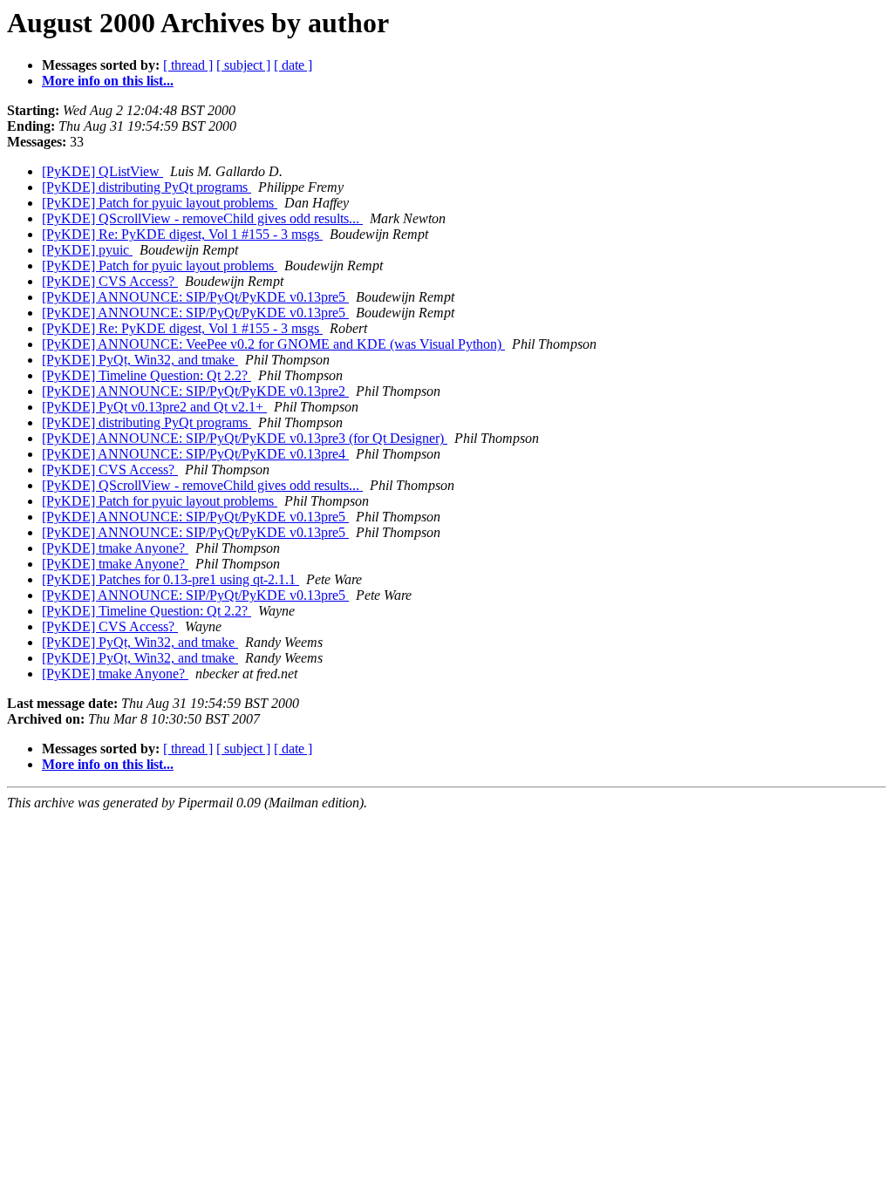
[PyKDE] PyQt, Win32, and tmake (140, 359)
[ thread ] (188, 65)
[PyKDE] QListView (102, 171)
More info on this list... (108, 80)
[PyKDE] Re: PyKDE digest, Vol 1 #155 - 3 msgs (182, 234)
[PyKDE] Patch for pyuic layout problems (159, 202)
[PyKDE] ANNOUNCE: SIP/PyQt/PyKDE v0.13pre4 (195, 453)
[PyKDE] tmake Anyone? (115, 548)
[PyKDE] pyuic (87, 249)
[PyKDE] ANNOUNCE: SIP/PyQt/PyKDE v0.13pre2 (195, 391)
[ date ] (293, 65)
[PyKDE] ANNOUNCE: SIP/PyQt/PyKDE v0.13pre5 (195, 296)
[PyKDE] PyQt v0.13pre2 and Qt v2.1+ (154, 406)
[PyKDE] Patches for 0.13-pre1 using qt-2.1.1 (170, 579)
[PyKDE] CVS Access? (110, 281)
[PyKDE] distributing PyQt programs (146, 187)
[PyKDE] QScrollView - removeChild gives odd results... (202, 218)
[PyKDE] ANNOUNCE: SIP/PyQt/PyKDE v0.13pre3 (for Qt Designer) (244, 438)
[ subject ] (243, 65)
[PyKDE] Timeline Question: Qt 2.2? (146, 375)
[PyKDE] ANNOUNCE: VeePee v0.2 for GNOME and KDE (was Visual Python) (273, 344)
